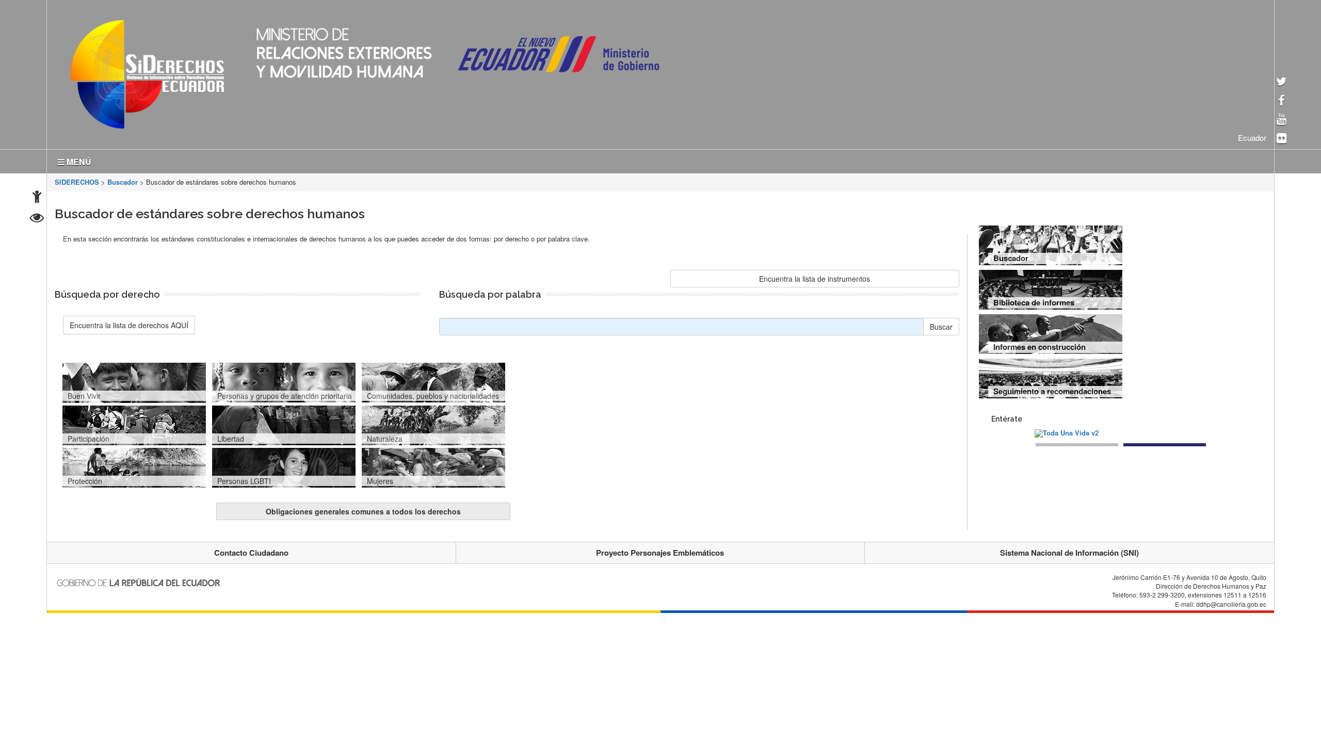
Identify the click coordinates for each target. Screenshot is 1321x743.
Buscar (941, 324)
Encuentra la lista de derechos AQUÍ (129, 323)
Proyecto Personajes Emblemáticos (660, 550)
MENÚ (78, 160)
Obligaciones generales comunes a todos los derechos (363, 509)
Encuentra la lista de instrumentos (814, 276)
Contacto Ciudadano (251, 550)
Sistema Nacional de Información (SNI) (1069, 550)
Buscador (122, 180)
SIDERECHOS (77, 180)
